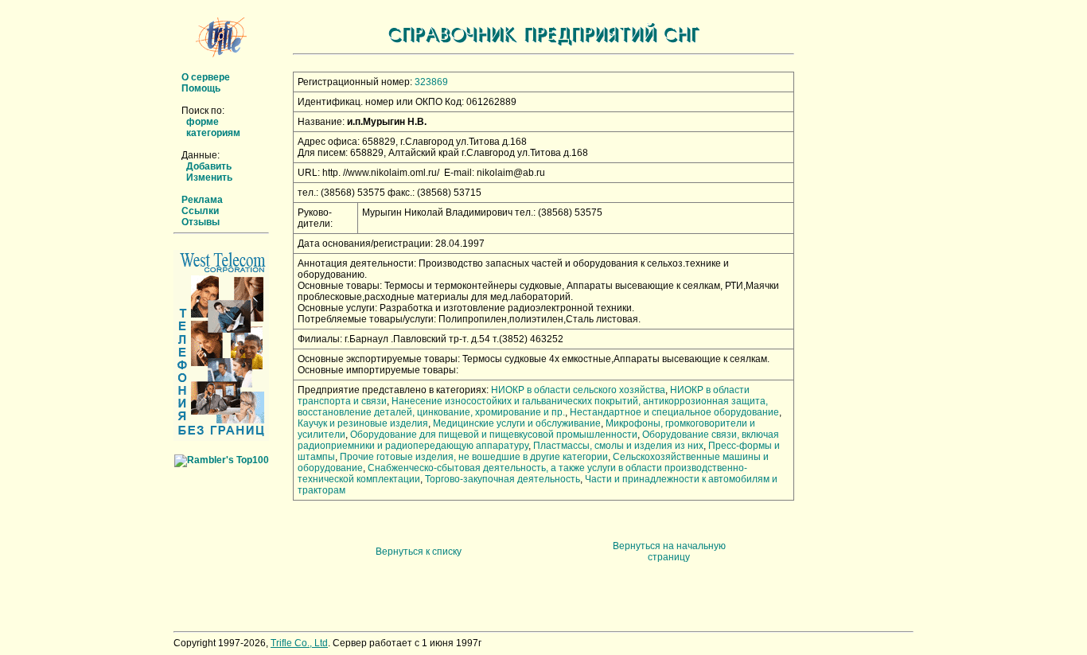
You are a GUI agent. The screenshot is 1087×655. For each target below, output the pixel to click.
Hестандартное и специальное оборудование (674, 412)
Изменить (209, 177)
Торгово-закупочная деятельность (502, 479)
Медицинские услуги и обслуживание (517, 423)
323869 (431, 82)
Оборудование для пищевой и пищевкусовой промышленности (493, 434)
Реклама (202, 199)
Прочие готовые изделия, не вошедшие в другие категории (474, 456)
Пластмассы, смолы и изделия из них (618, 445)
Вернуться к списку (419, 551)
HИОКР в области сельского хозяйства (578, 390)
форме (202, 121)
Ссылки (200, 210)
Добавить (209, 166)
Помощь (200, 88)
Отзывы (200, 222)
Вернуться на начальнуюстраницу (669, 551)
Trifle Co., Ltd (299, 643)
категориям (213, 132)
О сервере (205, 77)
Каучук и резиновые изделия (363, 423)
